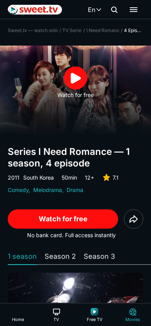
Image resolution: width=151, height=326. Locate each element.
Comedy (18, 190)
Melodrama (47, 190)
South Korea (38, 177)
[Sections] (133, 9)
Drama (75, 190)
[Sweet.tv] (35, 10)
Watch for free (63, 219)
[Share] (133, 219)
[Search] (114, 9)
